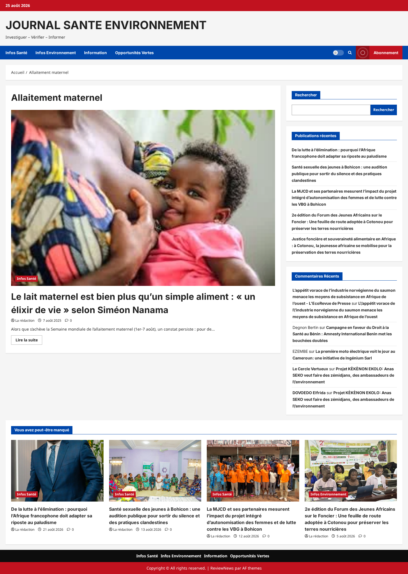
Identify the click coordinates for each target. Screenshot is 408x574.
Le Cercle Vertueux (310, 368)
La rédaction (24, 320)
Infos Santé (16, 52)
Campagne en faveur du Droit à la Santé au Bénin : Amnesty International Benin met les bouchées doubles (342, 334)
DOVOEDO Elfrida (309, 392)
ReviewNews (222, 568)
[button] (350, 52)
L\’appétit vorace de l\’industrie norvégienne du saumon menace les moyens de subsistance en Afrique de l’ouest (344, 310)
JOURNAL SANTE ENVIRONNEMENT (106, 25)
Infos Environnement (56, 52)
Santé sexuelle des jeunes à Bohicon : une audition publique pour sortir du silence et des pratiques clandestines (339, 174)
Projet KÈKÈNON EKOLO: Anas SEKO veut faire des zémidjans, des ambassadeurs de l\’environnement (343, 375)
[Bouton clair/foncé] (338, 53)
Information (95, 52)
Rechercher (306, 94)
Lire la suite (29, 341)
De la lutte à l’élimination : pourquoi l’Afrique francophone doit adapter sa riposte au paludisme (51, 515)
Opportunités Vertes (134, 52)
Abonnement (386, 52)
